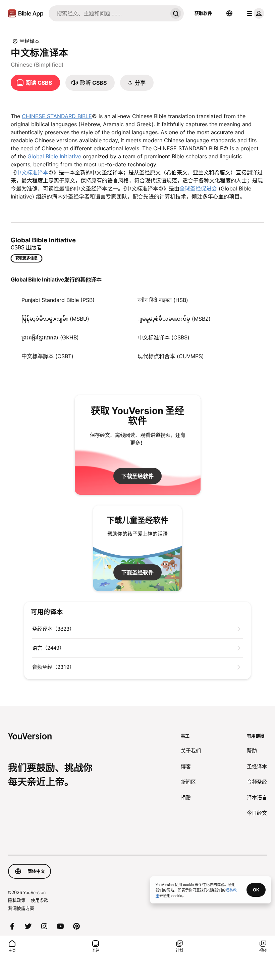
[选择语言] (229, 13)
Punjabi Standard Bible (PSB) (58, 300)
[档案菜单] (254, 13)
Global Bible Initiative (54, 156)
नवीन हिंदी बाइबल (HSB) (163, 300)
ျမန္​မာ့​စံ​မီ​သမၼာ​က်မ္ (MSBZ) (174, 318)
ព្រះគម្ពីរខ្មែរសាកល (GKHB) (50, 337)
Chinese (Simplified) (37, 64)
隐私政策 (16, 900)
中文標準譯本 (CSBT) (47, 356)
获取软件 (203, 13)
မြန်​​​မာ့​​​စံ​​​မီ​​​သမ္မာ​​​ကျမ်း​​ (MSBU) (55, 318)
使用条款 (39, 900)
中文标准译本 (32, 172)
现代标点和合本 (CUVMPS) (171, 356)
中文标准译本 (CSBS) (163, 337)
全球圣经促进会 (198, 188)
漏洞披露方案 (21, 908)
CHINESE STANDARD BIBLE (57, 116)
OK (256, 889)
